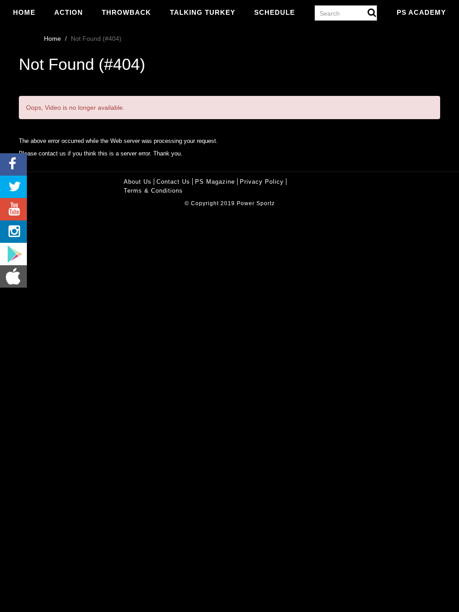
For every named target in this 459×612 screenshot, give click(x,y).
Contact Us (173, 181)
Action (68, 12)
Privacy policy (262, 181)
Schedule (274, 12)
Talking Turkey (202, 12)
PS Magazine (215, 181)
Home (24, 12)
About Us (138, 181)
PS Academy (421, 12)
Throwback (126, 12)
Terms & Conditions (153, 190)
